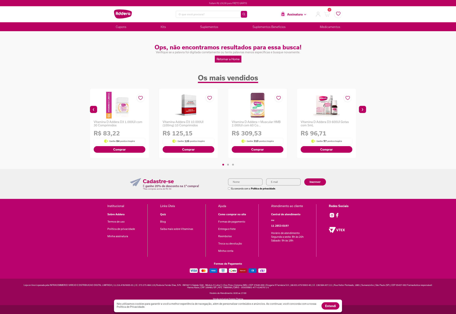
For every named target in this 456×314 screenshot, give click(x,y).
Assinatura (295, 14)
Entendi (330, 306)
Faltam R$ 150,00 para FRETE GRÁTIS (228, 3)
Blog (163, 221)
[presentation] (93, 109)
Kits (163, 27)
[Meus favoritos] (338, 14)
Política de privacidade (263, 188)
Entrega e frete (227, 228)
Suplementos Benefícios (269, 27)
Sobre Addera (116, 214)
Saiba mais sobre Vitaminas (176, 228)
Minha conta (225, 250)
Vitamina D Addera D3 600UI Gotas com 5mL (325, 123)
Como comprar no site (232, 214)
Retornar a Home (228, 59)
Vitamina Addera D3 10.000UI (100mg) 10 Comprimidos (183, 123)
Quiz (163, 214)
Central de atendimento (285, 214)
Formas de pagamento (231, 221)
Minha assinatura (117, 236)
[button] (223, 165)
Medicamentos (330, 27)
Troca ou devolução (230, 243)
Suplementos (209, 27)
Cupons (121, 27)
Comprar (119, 149)
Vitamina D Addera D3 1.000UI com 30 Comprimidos (118, 123)
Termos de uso (116, 221)
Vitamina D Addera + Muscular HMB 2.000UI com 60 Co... (256, 123)
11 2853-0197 (280, 225)
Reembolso (225, 236)
